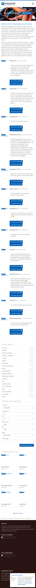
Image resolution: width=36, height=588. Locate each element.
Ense (18, 381)
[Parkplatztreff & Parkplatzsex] (8, 4)
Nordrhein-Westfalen (19, 518)
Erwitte (18, 397)
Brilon (18, 368)
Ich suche (4, 405)
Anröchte (18, 379)
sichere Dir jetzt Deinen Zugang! (25, 583)
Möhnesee (18, 363)
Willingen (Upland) (18, 373)
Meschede (24, 61)
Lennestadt (18, 394)
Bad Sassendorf (18, 384)
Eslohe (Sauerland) (18, 353)
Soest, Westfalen (18, 386)
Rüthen (18, 361)
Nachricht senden (16, 81)
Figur (3, 432)
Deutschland (10, 518)
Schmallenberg (18, 371)
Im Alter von (5, 411)
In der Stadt (5, 438)
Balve (18, 389)
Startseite (3, 518)
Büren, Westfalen (18, 391)
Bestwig (18, 348)
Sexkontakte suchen (27, 445)
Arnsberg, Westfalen (18, 355)
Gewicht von (5, 422)
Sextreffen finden (15, 84)
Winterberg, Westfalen (18, 376)
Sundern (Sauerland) (18, 366)
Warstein (18, 350)
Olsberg (18, 358)
